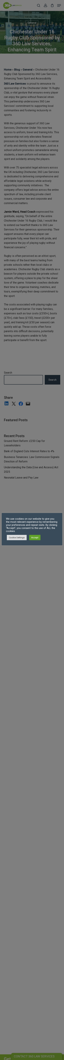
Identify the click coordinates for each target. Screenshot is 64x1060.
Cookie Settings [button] (17, 537)
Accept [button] (34, 537)
